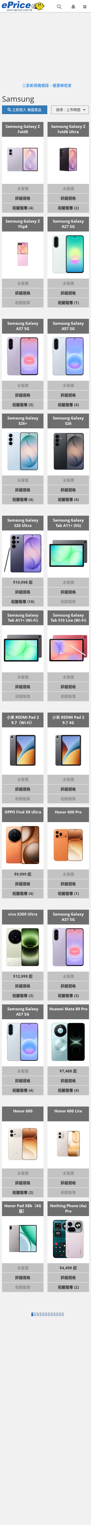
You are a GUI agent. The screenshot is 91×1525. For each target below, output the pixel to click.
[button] (59, 7)
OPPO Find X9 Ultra (23, 811)
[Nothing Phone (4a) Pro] (68, 1239)
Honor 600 (23, 1110)
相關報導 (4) (22, 207)
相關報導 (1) (68, 302)
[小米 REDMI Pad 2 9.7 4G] (68, 750)
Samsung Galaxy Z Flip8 (23, 224)
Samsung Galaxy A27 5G (68, 224)
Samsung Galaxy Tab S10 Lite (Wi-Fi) (68, 617)
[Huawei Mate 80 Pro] (68, 1042)
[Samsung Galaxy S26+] (23, 451)
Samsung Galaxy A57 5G (68, 326)
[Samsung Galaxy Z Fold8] (23, 159)
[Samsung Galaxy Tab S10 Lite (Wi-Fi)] (68, 648)
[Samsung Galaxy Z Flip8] (23, 254)
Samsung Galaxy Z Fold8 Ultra (68, 129)
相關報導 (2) (68, 207)
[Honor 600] (23, 1144)
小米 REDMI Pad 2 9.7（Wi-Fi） (23, 720)
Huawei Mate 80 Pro (68, 1008)
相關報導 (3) (22, 404)
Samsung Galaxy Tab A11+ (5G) (68, 523)
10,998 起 (24, 582)
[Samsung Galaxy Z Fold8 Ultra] (68, 159)
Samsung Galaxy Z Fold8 (23, 129)
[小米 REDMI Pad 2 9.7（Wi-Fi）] (23, 750)
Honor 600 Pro (68, 811)
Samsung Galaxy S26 (68, 420)
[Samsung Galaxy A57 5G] (68, 356)
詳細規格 (22, 198)
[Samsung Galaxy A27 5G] (68, 254)
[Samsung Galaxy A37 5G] (23, 356)
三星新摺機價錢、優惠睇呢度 (47, 85)
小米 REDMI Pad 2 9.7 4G (68, 720)
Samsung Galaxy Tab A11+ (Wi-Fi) (22, 617)
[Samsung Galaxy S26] (68, 451)
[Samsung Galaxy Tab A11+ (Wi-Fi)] (23, 648)
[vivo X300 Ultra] (23, 947)
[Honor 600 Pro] (68, 845)
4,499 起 (69, 1267)
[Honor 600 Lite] (68, 1144)
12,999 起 (24, 976)
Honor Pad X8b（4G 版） (22, 1208)
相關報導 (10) (22, 601)
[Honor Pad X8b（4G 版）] (23, 1239)
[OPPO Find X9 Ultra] (23, 845)
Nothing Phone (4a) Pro (68, 1208)
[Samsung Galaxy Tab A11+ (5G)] (68, 553)
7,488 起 (69, 1070)
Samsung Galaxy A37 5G (22, 326)
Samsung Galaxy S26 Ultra (22, 523)
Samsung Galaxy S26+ (22, 420)
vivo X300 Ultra (22, 914)
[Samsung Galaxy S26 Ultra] (23, 553)
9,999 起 (23, 874)
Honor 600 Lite (68, 1110)
